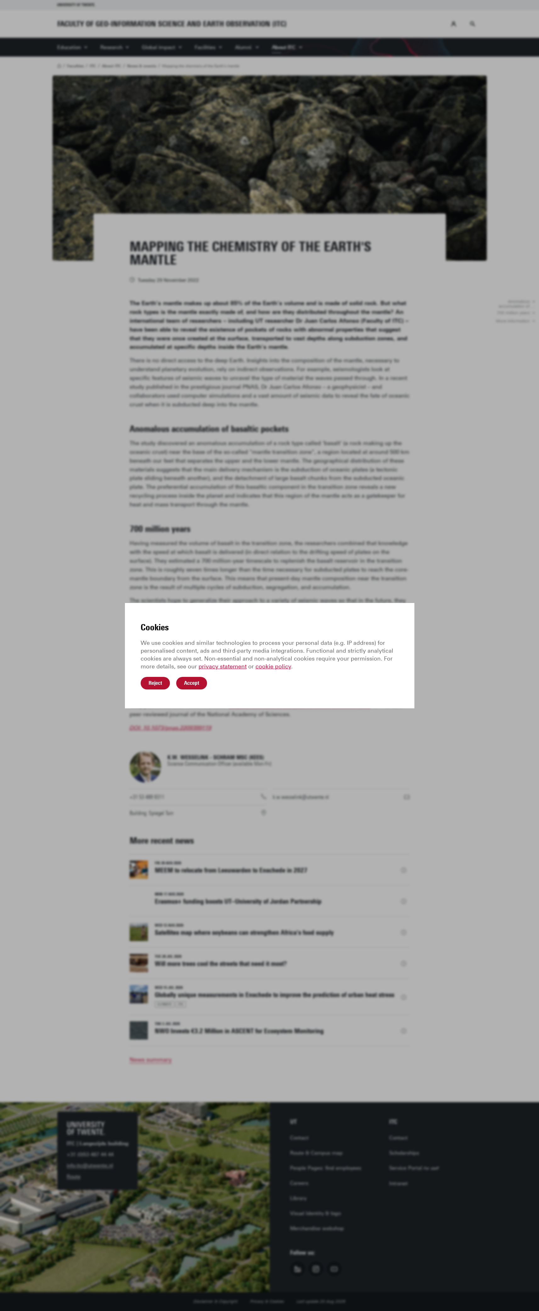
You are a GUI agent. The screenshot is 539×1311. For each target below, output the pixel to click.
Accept (191, 683)
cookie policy (273, 666)
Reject (155, 683)
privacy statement (223, 666)
